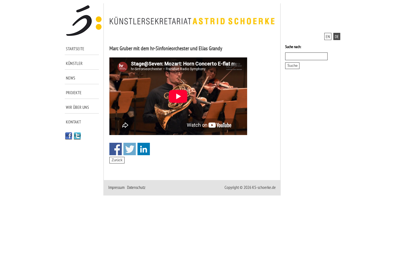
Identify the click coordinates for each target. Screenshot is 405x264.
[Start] (84, 35)
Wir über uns (77, 107)
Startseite (75, 48)
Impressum (116, 187)
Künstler (74, 63)
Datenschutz (136, 187)
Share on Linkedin (143, 149)
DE (337, 36)
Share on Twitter (129, 149)
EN (328, 36)
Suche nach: (293, 46)
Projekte (74, 92)
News (70, 78)
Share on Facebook (115, 149)
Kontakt (73, 122)
